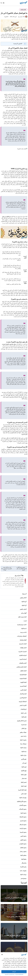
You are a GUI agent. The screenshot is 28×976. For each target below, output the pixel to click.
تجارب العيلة (23, 713)
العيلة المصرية (23, 686)
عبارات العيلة (23, 755)
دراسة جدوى (23, 736)
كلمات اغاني (23, 793)
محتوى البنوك (23, 813)
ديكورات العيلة (23, 740)
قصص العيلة (23, 782)
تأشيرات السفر (23, 705)
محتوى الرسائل (23, 824)
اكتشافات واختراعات (21, 636)
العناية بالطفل (23, 670)
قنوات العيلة (23, 786)
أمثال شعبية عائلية (22, 617)
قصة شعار (24, 778)
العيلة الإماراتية (23, 674)
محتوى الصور (23, 836)
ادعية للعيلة (23, 628)
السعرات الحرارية (22, 651)
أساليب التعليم (23, 609)
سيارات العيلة (23, 747)
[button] (2, 954)
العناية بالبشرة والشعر (21, 667)
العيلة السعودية (23, 678)
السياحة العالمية (22, 655)
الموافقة (14, 971)
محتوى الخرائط (23, 816)
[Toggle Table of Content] (24, 44)
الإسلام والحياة (23, 9)
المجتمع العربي (23, 697)
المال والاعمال (23, 693)
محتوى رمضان (23, 851)
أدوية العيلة (24, 601)
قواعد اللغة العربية (22, 790)
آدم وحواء (24, 594)
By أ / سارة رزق (21, 16)
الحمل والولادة (23, 647)
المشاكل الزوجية (22, 701)
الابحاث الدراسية (22, 643)
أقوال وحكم (23, 613)
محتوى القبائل (23, 847)
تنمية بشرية (23, 724)
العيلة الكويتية (23, 682)
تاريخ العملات (23, 709)
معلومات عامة (23, 870)
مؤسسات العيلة (22, 797)
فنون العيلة (23, 767)
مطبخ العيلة (23, 859)
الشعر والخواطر (22, 663)
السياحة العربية (23, 659)
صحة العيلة (23, 751)
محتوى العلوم (23, 840)
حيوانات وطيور (23, 732)
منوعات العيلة (23, 874)
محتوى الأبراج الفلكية (21, 801)
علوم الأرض (23, 759)
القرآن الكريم (23, 690)
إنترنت (25, 620)
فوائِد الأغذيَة (23, 770)
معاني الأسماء (23, 866)
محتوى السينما (23, 832)
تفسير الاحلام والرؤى (21, 720)
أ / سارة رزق (18, 575)
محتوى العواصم (22, 843)
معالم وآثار (24, 863)
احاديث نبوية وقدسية (21, 624)
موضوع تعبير (23, 878)
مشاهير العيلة (23, 855)
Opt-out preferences (19, 974)
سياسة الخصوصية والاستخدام (10, 974)
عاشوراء (6, 16)
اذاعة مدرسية (23, 632)
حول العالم (24, 728)
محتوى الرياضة (23, 828)
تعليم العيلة (23, 717)
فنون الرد (24, 763)
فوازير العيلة (23, 774)
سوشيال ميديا (23, 743)
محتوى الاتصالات (22, 809)
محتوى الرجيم (23, 820)
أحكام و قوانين (23, 597)
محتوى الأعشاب (22, 805)
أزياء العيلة (24, 605)
